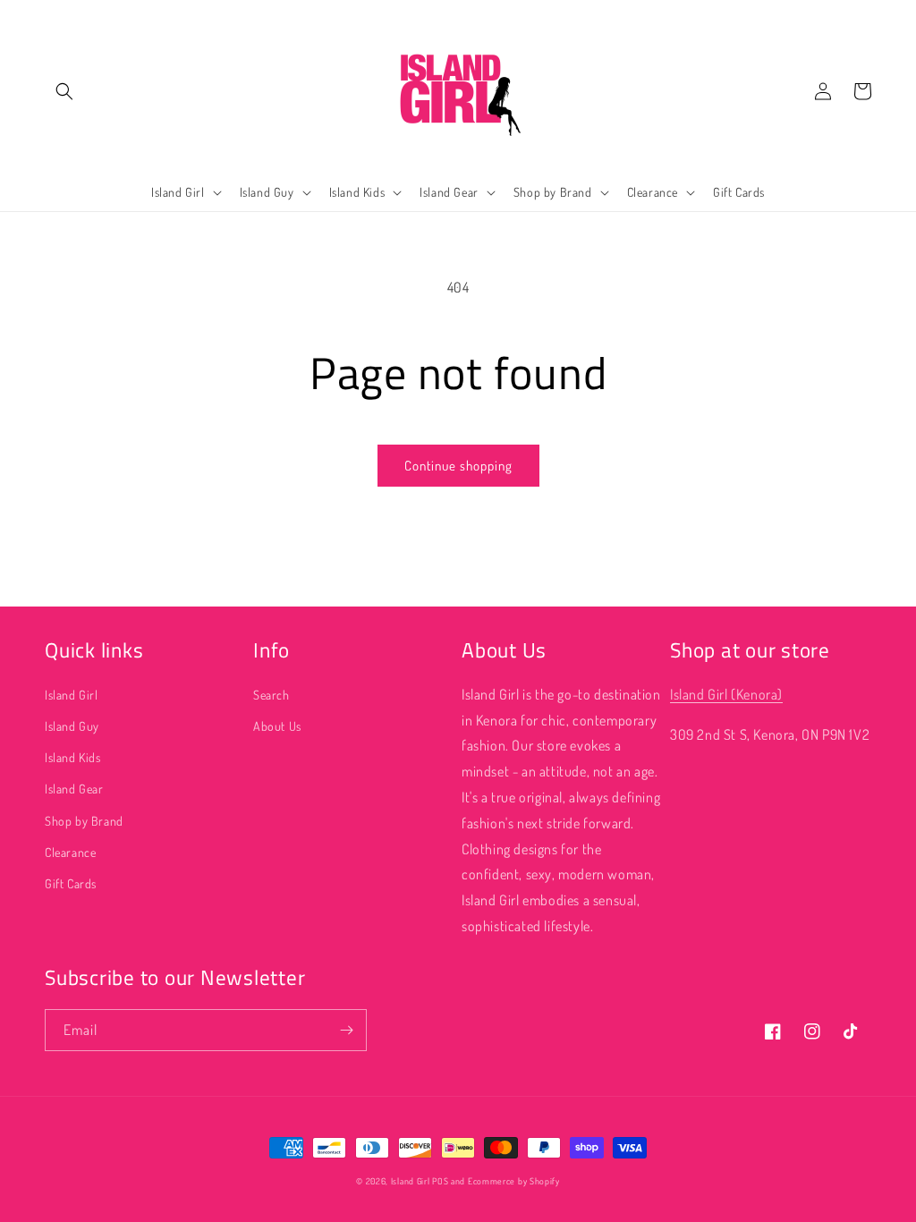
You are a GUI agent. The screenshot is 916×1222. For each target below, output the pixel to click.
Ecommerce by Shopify (514, 1180)
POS (440, 1180)
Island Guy (72, 726)
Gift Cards (71, 883)
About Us (277, 726)
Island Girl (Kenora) (726, 694)
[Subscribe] (346, 1030)
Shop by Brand (84, 820)
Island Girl (71, 694)
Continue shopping (458, 465)
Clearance (70, 852)
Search (271, 694)
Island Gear (74, 788)
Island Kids (73, 757)
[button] (64, 91)
